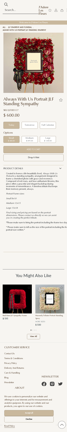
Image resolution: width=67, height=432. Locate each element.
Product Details (13, 169)
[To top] (62, 425)
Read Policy (9, 426)
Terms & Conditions (13, 358)
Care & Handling (12, 373)
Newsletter (9, 383)
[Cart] (61, 10)
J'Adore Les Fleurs (43, 10)
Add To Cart (33, 150)
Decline (29, 419)
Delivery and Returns (14, 368)
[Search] (6, 4)
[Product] (17, 299)
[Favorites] (61, 100)
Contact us (9, 354)
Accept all (29, 413)
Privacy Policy (10, 363)
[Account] (56, 10)
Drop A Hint (33, 158)
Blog (6, 378)
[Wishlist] (49, 10)
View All (33, 337)
